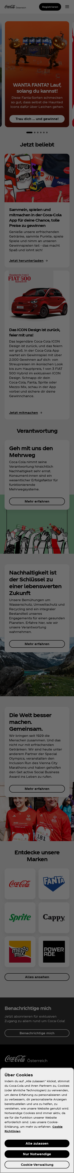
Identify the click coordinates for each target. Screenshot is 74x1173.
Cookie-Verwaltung (37, 1164)
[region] (37, 1120)
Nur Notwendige (37, 1154)
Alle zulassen (37, 1143)
